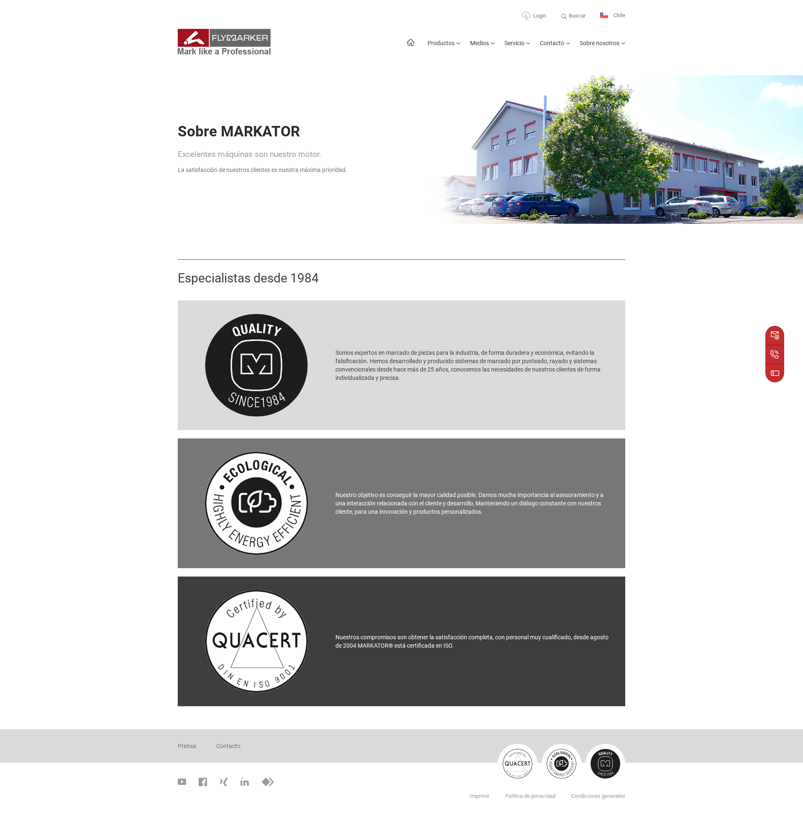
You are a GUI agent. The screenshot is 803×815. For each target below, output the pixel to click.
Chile (618, 15)
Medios (479, 43)
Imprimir (479, 796)
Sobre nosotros (599, 43)
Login (539, 16)
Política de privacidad (530, 796)
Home (410, 46)
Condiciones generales (598, 796)
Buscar (577, 16)
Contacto (552, 43)
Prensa (187, 746)
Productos (441, 43)
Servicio (514, 43)
